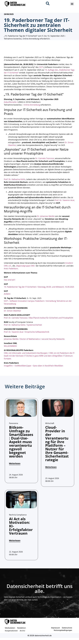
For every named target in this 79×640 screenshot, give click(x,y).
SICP (41, 67)
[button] (72, 4)
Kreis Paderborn (11, 268)
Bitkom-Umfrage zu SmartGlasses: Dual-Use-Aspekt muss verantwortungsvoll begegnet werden (21, 442)
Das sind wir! (9, 279)
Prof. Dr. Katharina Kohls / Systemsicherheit (23, 325)
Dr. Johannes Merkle (46, 216)
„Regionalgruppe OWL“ (25, 265)
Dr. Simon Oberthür (12, 310)
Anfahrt (7, 294)
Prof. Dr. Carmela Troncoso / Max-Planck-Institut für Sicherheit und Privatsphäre (38, 317)
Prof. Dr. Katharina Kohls (14, 179)
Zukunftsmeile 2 (11, 102)
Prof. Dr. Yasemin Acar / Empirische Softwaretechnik (26, 332)
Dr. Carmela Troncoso (44, 158)
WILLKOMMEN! (10, 346)
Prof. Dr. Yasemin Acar (64, 200)
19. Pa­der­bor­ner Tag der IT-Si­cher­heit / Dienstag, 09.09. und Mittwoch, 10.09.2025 (39, 287)
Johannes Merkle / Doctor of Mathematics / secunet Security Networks (34, 339)
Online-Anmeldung (32, 105)
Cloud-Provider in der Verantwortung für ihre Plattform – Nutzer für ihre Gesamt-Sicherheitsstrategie (57, 443)
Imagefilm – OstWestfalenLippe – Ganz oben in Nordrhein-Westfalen (33, 365)
